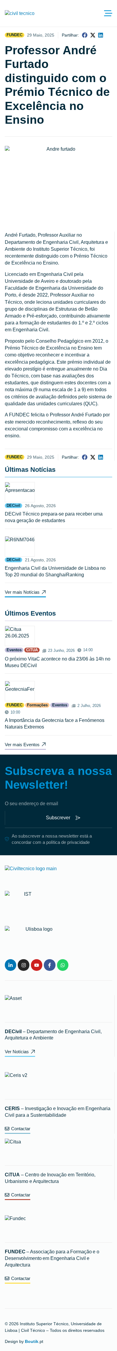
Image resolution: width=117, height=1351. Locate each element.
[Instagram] (23, 965)
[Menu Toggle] (108, 13)
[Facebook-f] (49, 965)
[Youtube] (36, 965)
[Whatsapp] (62, 965)
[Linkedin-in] (10, 965)
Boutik (31, 1341)
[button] (85, 35)
